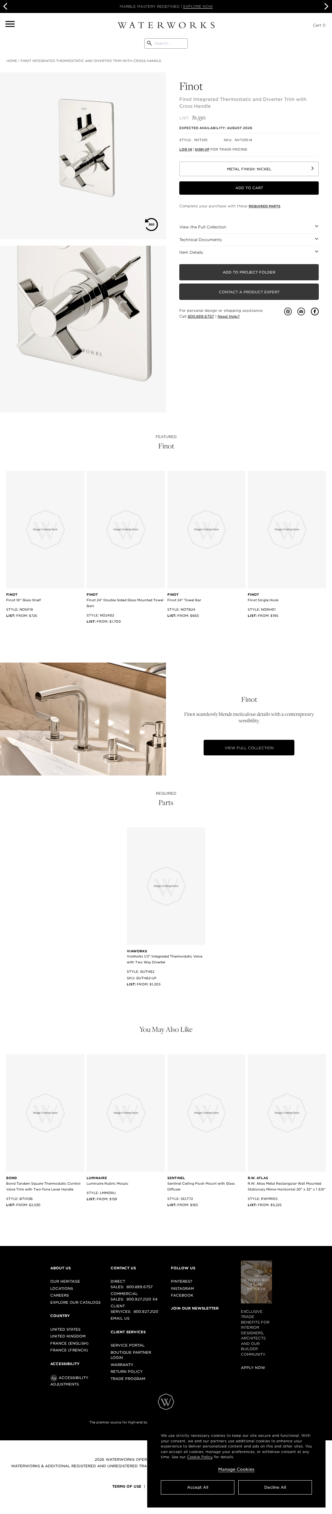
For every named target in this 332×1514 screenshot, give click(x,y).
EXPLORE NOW (198, 6)
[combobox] (166, 43)
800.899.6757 (201, 316)
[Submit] (149, 43)
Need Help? (229, 316)
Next (325, 6)
